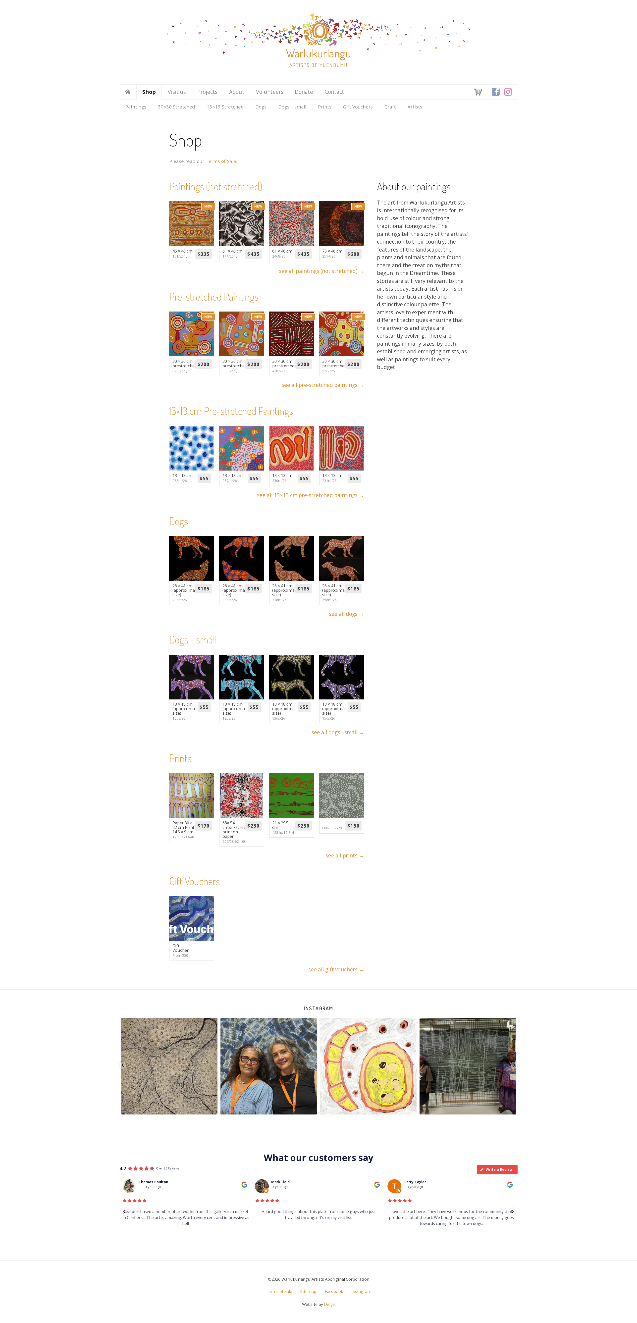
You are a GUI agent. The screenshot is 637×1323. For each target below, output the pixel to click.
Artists (415, 107)
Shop (149, 91)
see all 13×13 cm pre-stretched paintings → (310, 495)
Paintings (135, 107)
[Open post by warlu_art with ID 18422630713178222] (368, 1066)
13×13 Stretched (225, 107)
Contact (334, 91)
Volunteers (269, 91)
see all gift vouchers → (336, 969)
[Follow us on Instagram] (508, 92)
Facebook (334, 1291)
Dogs (260, 107)
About (236, 91)
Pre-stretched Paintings (214, 296)
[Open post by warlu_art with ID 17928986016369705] (169, 1066)
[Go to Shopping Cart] (478, 92)
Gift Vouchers (358, 107)
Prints (324, 107)
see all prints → (345, 855)
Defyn (329, 1304)
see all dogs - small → (338, 732)
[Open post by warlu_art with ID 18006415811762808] (468, 1066)
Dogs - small (193, 639)
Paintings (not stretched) (215, 186)
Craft (390, 107)
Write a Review (499, 1169)
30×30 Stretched (176, 107)
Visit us (177, 91)
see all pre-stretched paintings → (323, 384)
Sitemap (308, 1291)
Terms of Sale (221, 161)
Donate (304, 91)
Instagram (318, 1008)
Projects (207, 91)
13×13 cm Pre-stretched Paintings (231, 410)
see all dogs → (346, 613)
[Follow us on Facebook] (495, 92)
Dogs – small (292, 107)
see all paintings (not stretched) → (321, 270)
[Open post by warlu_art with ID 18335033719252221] (268, 1066)
